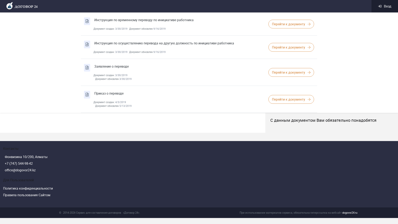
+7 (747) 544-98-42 (19, 163)
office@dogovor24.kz (20, 170)
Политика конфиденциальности (28, 188)
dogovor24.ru (349, 212)
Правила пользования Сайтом (26, 195)
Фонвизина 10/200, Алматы (26, 157)
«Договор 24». (131, 212)
